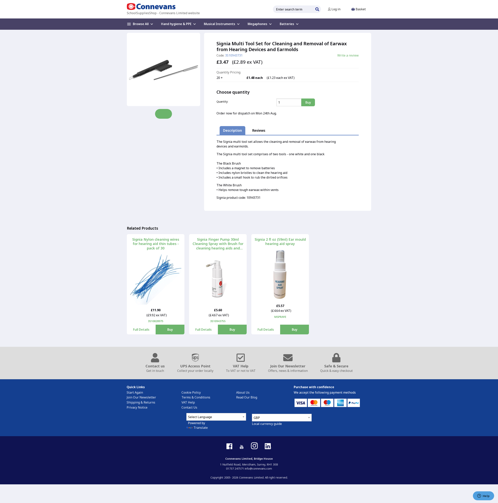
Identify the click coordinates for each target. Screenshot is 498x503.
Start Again (135, 392)
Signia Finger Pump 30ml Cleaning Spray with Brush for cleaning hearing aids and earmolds (218, 243)
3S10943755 (218, 321)
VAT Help (188, 402)
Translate (201, 427)
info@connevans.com (258, 468)
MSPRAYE (280, 317)
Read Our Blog (246, 397)
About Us (243, 392)
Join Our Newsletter (141, 397)
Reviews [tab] (258, 130)
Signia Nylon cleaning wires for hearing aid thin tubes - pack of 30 (155, 243)
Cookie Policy (191, 392)
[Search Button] (317, 8)
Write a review (348, 55)
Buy (170, 329)
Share (163, 114)
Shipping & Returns (141, 402)
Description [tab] (232, 130)
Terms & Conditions (195, 397)
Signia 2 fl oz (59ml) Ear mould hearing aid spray (280, 241)
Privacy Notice (137, 407)
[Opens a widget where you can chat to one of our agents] (483, 496)
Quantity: (222, 101)
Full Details (141, 329)
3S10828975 (155, 321)
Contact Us (189, 407)
